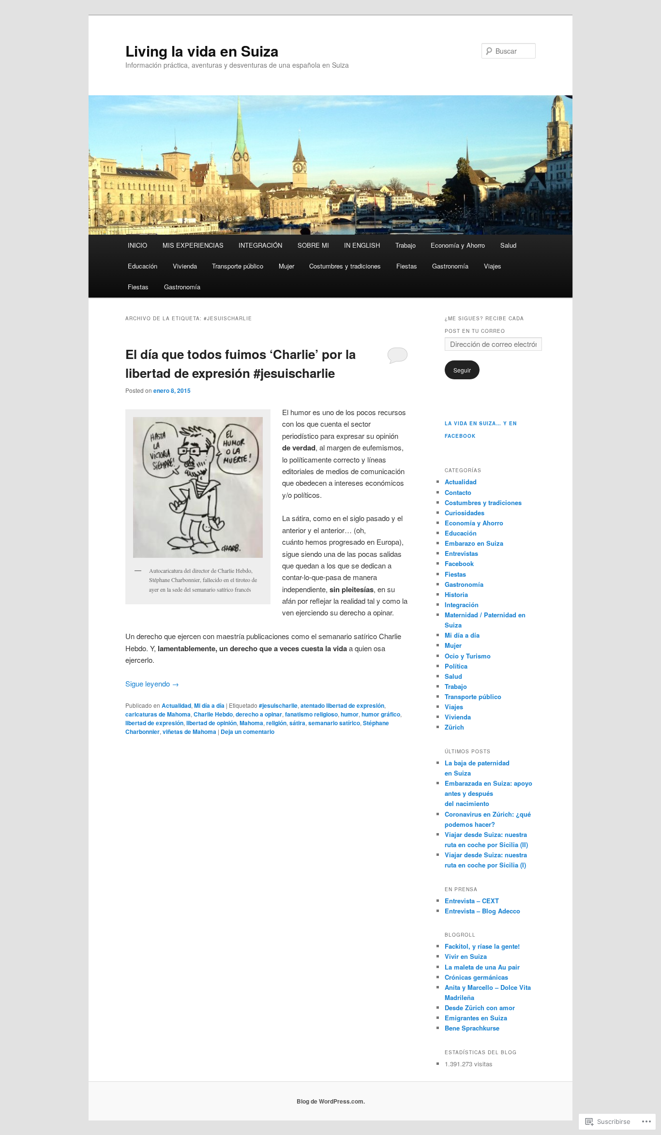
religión (276, 722)
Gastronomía (450, 265)
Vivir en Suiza (466, 956)
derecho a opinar (259, 714)
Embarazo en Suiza (474, 543)
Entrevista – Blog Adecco (482, 910)
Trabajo (405, 245)
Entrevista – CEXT (472, 900)
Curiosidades (464, 512)
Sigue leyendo (152, 683)
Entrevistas (461, 553)
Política (456, 666)
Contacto (458, 492)
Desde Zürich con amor (480, 1007)
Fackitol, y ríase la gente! (482, 946)
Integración (462, 604)
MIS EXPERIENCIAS (193, 245)
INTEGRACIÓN (260, 245)
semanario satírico (334, 722)
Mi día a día (209, 705)
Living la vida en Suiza (202, 50)
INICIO (137, 245)
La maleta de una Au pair (482, 966)
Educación (142, 265)
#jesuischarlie (278, 705)
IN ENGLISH (362, 245)
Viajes (492, 265)
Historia (456, 594)
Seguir (462, 370)
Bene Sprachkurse (472, 1027)
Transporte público (237, 265)
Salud (508, 245)
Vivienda (185, 265)
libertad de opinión (211, 722)
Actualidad (176, 705)
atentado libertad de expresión (342, 705)
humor (350, 714)
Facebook (459, 563)
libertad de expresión (154, 722)
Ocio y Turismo (468, 655)
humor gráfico (380, 714)
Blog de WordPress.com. (331, 1101)
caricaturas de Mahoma (158, 714)
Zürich (454, 727)
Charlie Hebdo (213, 714)
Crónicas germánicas (476, 977)
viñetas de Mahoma (189, 731)
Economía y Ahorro (458, 245)
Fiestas (406, 265)
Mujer (286, 265)
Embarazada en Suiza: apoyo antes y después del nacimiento (488, 793)
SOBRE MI (313, 245)
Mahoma (251, 722)
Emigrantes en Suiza (476, 1017)
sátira (297, 722)
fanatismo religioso (311, 714)
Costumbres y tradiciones (345, 265)
